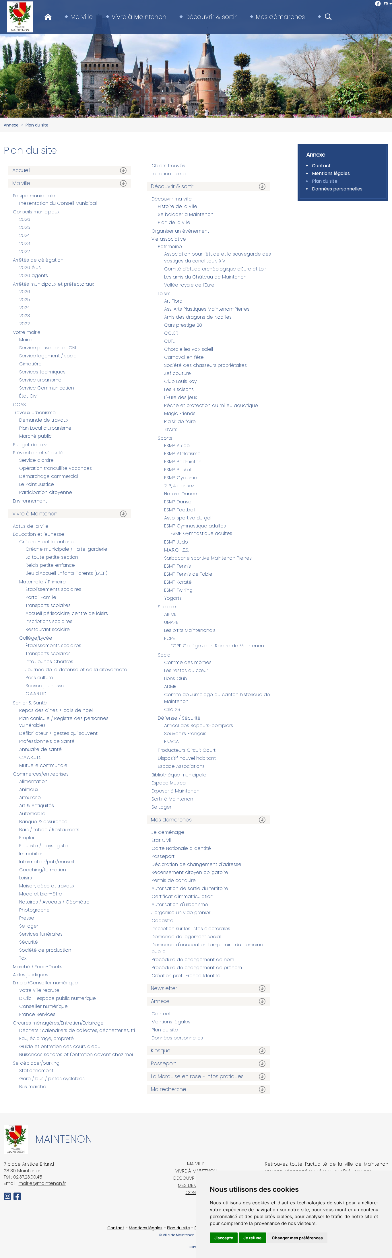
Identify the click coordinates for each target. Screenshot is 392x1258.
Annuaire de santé (40, 749)
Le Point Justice (36, 484)
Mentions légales (171, 1022)
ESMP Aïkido (177, 445)
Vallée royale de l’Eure (189, 285)
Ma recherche (168, 1089)
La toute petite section (52, 557)
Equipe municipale (34, 195)
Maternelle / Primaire (42, 582)
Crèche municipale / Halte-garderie (66, 549)
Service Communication (46, 388)
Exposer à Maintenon (175, 791)
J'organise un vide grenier (181, 912)
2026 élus (30, 267)
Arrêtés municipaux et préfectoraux (53, 284)
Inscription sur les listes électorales (191, 928)
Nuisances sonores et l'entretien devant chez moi (76, 1054)
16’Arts (170, 429)
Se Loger (161, 807)
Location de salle (171, 173)
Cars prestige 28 (183, 325)
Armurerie (30, 797)
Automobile (32, 813)
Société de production (45, 950)
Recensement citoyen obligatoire (190, 872)
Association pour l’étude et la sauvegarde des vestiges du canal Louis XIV (217, 257)
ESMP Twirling (178, 590)
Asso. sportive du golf (188, 518)
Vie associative (169, 239)
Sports (165, 438)
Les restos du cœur (186, 670)
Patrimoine (170, 246)
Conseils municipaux (36, 212)
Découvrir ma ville (172, 199)
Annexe (11, 125)
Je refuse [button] (252, 1237)
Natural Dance (180, 493)
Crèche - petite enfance (48, 541)
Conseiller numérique (43, 1006)
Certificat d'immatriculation (182, 896)
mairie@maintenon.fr (42, 1183)
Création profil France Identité (186, 975)
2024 (24, 235)
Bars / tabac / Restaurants (49, 829)
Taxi (23, 958)
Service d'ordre (36, 460)
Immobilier (30, 853)
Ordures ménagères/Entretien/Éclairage (58, 1023)
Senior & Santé (30, 703)
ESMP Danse (177, 501)
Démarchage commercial (48, 476)
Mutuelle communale (43, 765)
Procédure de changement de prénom (197, 967)
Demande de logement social (186, 936)
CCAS (19, 404)
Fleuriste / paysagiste (43, 845)
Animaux (28, 789)
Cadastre (162, 920)
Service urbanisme (40, 380)
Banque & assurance (43, 821)
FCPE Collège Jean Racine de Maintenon (217, 645)
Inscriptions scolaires (49, 621)
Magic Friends (179, 413)
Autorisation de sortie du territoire (190, 888)
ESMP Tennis (177, 566)
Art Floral (173, 301)
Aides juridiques (30, 974)
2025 (24, 227)
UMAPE (171, 622)
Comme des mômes (187, 662)
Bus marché (32, 1086)
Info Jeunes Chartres (49, 661)
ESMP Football (179, 510)
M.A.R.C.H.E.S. (176, 550)
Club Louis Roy (180, 381)
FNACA (171, 741)
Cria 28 (172, 709)
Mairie (25, 339)
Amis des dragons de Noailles (198, 317)
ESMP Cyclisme (180, 477)
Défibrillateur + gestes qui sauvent (58, 733)
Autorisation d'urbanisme (180, 904)
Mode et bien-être (40, 894)
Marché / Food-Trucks (37, 966)
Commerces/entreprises (41, 774)
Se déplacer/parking (36, 1063)
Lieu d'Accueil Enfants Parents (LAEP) (66, 573)
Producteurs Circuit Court (187, 750)
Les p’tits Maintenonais (190, 630)
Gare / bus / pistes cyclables (52, 1078)
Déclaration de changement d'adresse (196, 864)
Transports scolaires (48, 605)
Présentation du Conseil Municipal (58, 203)
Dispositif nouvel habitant (187, 758)
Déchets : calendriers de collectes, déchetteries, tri (77, 1030)
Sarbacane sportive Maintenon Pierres (208, 558)
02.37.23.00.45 (27, 1177)
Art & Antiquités (36, 805)
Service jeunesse (45, 685)
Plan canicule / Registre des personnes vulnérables (63, 722)
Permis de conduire (174, 880)
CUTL (169, 341)
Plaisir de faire (180, 421)
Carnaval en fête (184, 357)
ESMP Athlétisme (182, 453)
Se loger (28, 926)
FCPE (169, 638)
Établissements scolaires (53, 589)
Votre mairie (26, 332)
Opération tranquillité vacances (55, 468)
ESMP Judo (176, 542)
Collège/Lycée (35, 638)
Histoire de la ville (177, 206)
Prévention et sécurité (38, 452)
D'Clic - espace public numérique (57, 998)
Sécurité (28, 942)
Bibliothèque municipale (179, 775)
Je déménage (168, 832)
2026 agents (33, 275)
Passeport (163, 856)
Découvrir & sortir (211, 17)
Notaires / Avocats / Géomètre (54, 902)
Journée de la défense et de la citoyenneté (76, 669)
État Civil (28, 396)
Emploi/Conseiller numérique (45, 982)
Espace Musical (169, 783)
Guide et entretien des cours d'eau (59, 1046)
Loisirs (25, 878)
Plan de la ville (174, 222)
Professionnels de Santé (47, 741)
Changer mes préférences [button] (297, 1237)
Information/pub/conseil (46, 861)
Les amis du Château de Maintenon (205, 277)
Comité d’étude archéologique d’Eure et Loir (215, 269)
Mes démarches (280, 17)
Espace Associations (181, 766)
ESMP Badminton (182, 461)
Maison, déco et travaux (46, 886)
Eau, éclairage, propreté (46, 1038)
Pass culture (39, 677)
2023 (24, 243)
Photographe (34, 910)
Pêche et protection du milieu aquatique (211, 405)
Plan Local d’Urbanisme (45, 428)
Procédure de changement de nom (193, 959)
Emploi (26, 837)
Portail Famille (41, 597)
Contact (161, 1013)
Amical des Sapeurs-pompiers (198, 725)
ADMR (170, 686)
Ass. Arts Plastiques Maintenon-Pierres (206, 309)
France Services (37, 1014)
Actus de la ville (30, 526)
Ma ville (81, 17)
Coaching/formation (42, 869)
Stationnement (36, 1070)
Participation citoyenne (45, 492)
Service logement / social (48, 356)
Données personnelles (177, 1038)
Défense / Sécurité (179, 718)
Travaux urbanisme (34, 412)
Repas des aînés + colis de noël (56, 710)
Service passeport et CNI (47, 347)
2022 (24, 251)
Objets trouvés (168, 165)
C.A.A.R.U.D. (36, 693)
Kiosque (160, 1050)
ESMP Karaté (178, 582)
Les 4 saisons (179, 389)
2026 (24, 219)
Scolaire (167, 606)
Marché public (35, 436)
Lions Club (175, 678)
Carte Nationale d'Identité (181, 848)
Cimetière (30, 364)
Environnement (30, 501)
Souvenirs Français (185, 733)
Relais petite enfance (50, 565)
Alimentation (33, 781)
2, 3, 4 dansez (179, 485)
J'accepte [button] (223, 1237)
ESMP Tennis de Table (188, 574)
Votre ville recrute (39, 990)
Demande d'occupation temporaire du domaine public (207, 948)
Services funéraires (41, 934)
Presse (26, 918)
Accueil (21, 170)
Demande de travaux (43, 420)
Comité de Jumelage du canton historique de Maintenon (217, 698)
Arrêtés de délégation (38, 260)
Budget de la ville (33, 444)
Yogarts (173, 598)
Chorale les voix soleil (188, 349)
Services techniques (42, 372)
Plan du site (37, 125)
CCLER (171, 333)
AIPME (170, 614)
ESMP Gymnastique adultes (195, 526)
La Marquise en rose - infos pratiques (197, 1076)
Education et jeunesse (38, 534)
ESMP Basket (178, 469)
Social (164, 655)
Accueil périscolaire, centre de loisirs (67, 613)
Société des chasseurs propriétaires (205, 365)
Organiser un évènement (180, 231)
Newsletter (164, 988)
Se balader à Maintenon (186, 214)
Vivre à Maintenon (139, 17)
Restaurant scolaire (48, 629)
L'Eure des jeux (180, 397)
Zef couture (177, 373)
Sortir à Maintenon (172, 799)
